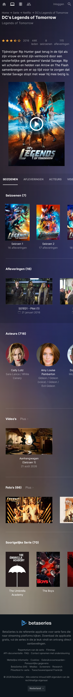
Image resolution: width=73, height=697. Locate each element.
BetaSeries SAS (19, 666)
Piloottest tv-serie (20, 670)
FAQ (26, 653)
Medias (33, 666)
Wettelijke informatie (17, 659)
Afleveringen (33, 179)
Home (5, 12)
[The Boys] (48, 569)
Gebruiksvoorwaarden (53, 659)
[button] (17, 371)
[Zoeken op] (69, 4)
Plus (23, 419)
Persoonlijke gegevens (36, 663)
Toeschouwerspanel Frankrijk (47, 670)
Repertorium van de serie (31, 649)
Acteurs (55, 179)
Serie (16, 12)
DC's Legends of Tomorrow (51, 12)
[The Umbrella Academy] (17, 569)
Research (57, 666)
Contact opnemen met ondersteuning (50, 653)
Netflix (27, 12)
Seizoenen (10, 179)
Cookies (35, 659)
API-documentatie (13, 653)
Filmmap (50, 649)
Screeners (44, 666)
